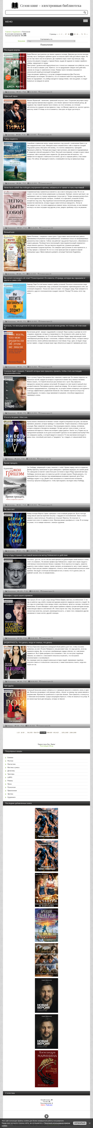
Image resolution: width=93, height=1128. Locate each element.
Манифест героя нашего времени (18, 596)
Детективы (11, 92)
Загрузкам (21, 41)
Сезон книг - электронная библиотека (50, 5)
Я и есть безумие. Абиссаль (15, 417)
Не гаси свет (9, 509)
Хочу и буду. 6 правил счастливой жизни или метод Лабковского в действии (35, 555)
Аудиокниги (16, 32)
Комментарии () (46, 92)
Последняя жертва (12, 50)
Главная (8, 32)
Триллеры (10, 135)
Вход (51, 746)
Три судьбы (9, 686)
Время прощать (10, 463)
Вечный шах (9, 232)
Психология (11, 228)
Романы (10, 459)
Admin (43, 1105)
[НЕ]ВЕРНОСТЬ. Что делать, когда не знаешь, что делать (28, 643)
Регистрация (44, 746)
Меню (8, 21)
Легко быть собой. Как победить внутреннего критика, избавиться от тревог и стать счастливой (44, 188)
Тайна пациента (11, 139)
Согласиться (79, 1123)
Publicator (49, 1105)
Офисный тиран (11, 96)
